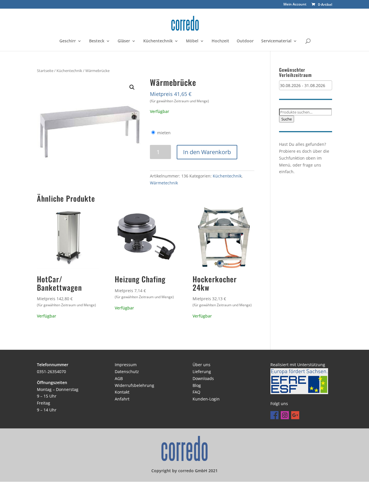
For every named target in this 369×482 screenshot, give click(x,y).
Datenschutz (127, 371)
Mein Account (294, 5)
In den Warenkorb (207, 152)
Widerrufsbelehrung (134, 385)
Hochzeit (220, 41)
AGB (119, 378)
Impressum (126, 364)
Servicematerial (276, 41)
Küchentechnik (158, 41)
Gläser (124, 41)
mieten (164, 132)
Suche (286, 119)
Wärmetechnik (164, 183)
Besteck (96, 41)
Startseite (45, 70)
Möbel (192, 41)
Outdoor (245, 41)
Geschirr (67, 41)
